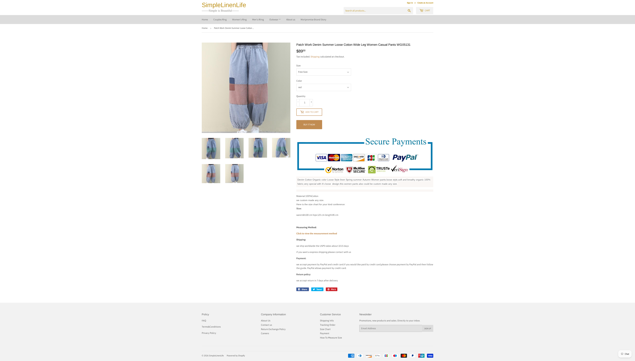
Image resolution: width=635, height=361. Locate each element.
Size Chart (325, 329)
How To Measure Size (331, 337)
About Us (265, 320)
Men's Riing (258, 19)
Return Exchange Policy (273, 329)
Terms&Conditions (211, 326)
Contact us (266, 325)
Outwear (274, 19)
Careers (265, 333)
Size (298, 65)
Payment (324, 333)
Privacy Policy (209, 333)
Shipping (315, 56)
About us (290, 19)
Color (299, 80)
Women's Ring (239, 19)
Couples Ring (220, 19)
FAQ (204, 320)
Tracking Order (327, 325)
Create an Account (425, 3)
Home (205, 19)
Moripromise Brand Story (313, 19)
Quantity (300, 96)
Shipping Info (327, 320)
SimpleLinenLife (224, 4)
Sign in (410, 3)
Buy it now (309, 124)
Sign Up (427, 328)
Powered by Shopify (236, 355)
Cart (427, 10)
